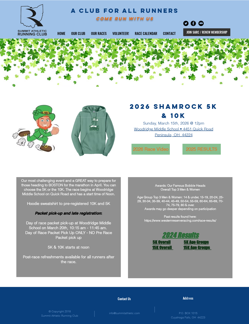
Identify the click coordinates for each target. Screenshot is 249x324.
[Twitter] (186, 23)
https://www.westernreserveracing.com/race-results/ (180, 220)
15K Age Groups (197, 247)
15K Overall (162, 247)
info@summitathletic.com (124, 313)
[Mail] (201, 23)
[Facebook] (193, 23)
